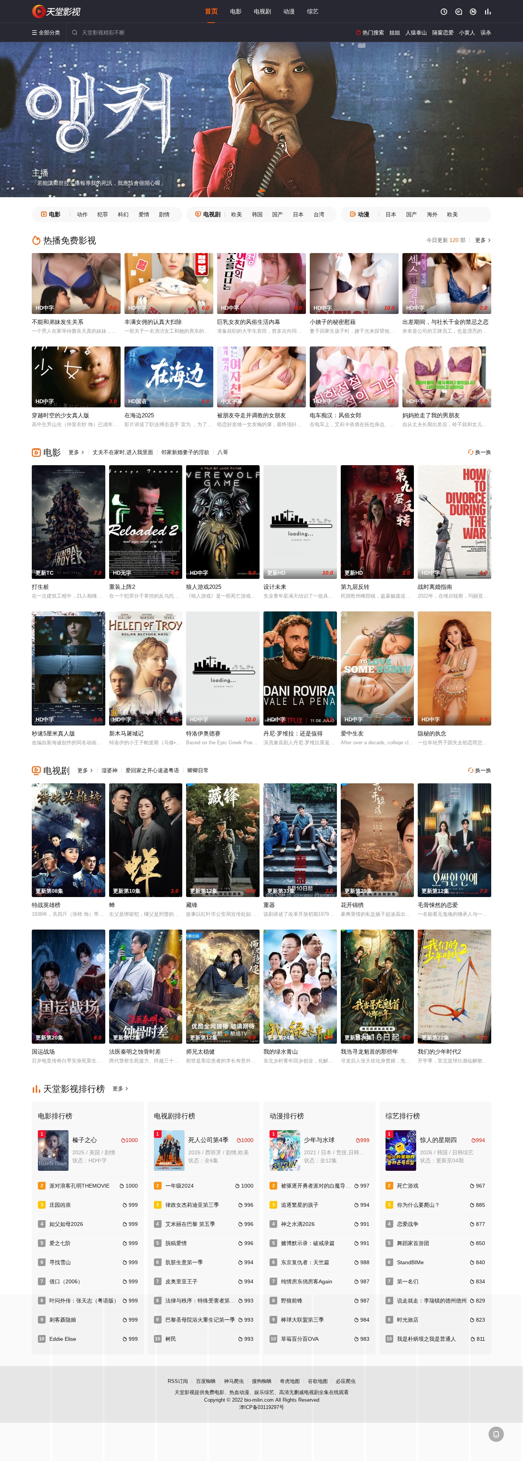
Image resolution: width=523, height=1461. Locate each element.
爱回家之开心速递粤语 (152, 770)
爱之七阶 (60, 1243)
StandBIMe (410, 1262)
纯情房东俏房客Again (306, 1281)
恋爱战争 (407, 1224)
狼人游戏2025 (203, 586)
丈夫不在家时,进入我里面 (123, 452)
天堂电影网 (57, 11)
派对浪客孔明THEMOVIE (79, 1186)
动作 (82, 214)
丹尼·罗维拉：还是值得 (293, 733)
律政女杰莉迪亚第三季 (192, 1205)
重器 (269, 905)
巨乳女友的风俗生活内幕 (248, 322)
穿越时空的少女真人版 (60, 415)
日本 (298, 214)
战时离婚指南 (435, 586)
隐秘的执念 (432, 733)
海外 (432, 214)
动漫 (289, 11)
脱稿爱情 (176, 1243)
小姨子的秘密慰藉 (333, 322)
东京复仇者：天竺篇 (305, 1262)
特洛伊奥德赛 (203, 733)
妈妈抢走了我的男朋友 (431, 415)
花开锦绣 (352, 905)
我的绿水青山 (280, 1051)
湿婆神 (109, 770)
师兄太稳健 (200, 1051)
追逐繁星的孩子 (300, 1205)
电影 (236, 11)
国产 (277, 214)
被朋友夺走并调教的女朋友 (251, 415)
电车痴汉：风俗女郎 (335, 415)
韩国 (257, 214)
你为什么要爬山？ (418, 1205)
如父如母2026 (66, 1224)
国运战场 (43, 1051)
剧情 (164, 214)
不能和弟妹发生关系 (57, 322)
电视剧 (262, 11)
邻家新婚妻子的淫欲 (185, 452)
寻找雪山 (60, 1262)
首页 (211, 11)
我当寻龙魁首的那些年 (369, 1051)
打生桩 (40, 586)
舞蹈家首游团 (413, 1243)
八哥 (222, 452)
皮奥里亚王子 (181, 1281)
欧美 (236, 214)
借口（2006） (66, 1281)
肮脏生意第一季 (184, 1262)
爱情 (144, 214)
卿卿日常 (198, 770)
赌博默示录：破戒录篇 (308, 1243)
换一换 (479, 452)
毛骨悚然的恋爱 (438, 905)
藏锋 (192, 905)
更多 (482, 240)
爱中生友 (352, 733)
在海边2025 (139, 415)
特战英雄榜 (46, 905)
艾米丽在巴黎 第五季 (190, 1224)
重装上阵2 (122, 586)
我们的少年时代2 (439, 1051)
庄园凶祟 (60, 1205)
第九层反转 (355, 586)
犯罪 (102, 214)
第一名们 (407, 1281)
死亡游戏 (407, 1186)
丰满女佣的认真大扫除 (153, 322)
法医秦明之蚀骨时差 (135, 1051)
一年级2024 (179, 1186)
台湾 (319, 214)
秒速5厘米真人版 (53, 733)
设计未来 (274, 586)
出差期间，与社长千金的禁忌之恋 (445, 322)
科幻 (123, 214)
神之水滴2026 (298, 1224)
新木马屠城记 (126, 733)
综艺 (313, 11)
